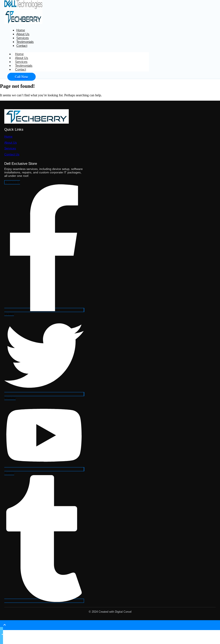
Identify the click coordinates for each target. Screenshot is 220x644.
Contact (21, 45)
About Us (10, 142)
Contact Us (11, 154)
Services (10, 148)
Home (8, 136)
